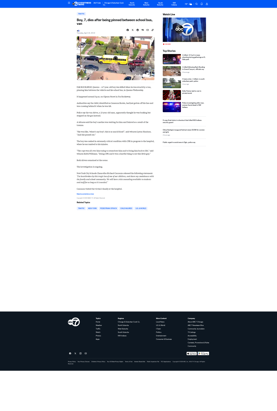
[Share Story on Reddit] (137, 30)
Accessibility (192, 336)
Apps (97, 339)
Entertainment (161, 336)
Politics (158, 332)
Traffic (98, 329)
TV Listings (191, 332)
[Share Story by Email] (147, 30)
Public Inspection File (153, 361)
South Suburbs (160, 4)
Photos (98, 336)
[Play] (184, 30)
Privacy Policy (72, 361)
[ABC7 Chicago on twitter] (75, 353)
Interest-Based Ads (139, 361)
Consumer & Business (164, 339)
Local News (160, 322)
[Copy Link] (152, 30)
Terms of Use (128, 361)
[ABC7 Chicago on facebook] (70, 353)
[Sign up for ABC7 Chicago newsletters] (86, 353)
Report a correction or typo (85, 194)
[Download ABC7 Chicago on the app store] (192, 353)
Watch (98, 332)
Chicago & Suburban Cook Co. (113, 4)
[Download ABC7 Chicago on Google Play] (203, 353)
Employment (192, 339)
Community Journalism (196, 329)
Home (98, 322)
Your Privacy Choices (84, 361)
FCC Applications (166, 361)
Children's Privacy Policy (98, 361)
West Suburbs (146, 4)
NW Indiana (174, 4)
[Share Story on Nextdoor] (142, 30)
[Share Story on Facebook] (128, 30)
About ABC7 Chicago (195, 322)
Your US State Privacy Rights (115, 361)
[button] (69, 3)
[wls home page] (74, 322)
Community (192, 346)
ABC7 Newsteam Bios (196, 325)
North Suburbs (132, 4)
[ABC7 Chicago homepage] (81, 4)
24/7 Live (97, 3)
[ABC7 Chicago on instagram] (80, 353)
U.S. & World (160, 325)
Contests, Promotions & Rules (198, 343)
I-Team (158, 329)
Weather (99, 325)
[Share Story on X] (132, 30)
